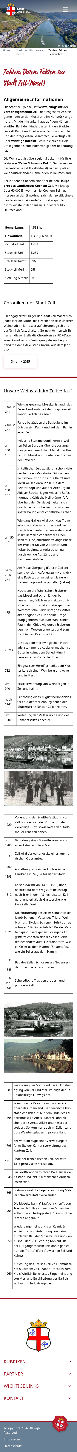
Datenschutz (13, 1446)
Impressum (12, 1439)
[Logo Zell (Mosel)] (18, 9)
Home (6, 50)
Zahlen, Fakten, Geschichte (57, 52)
